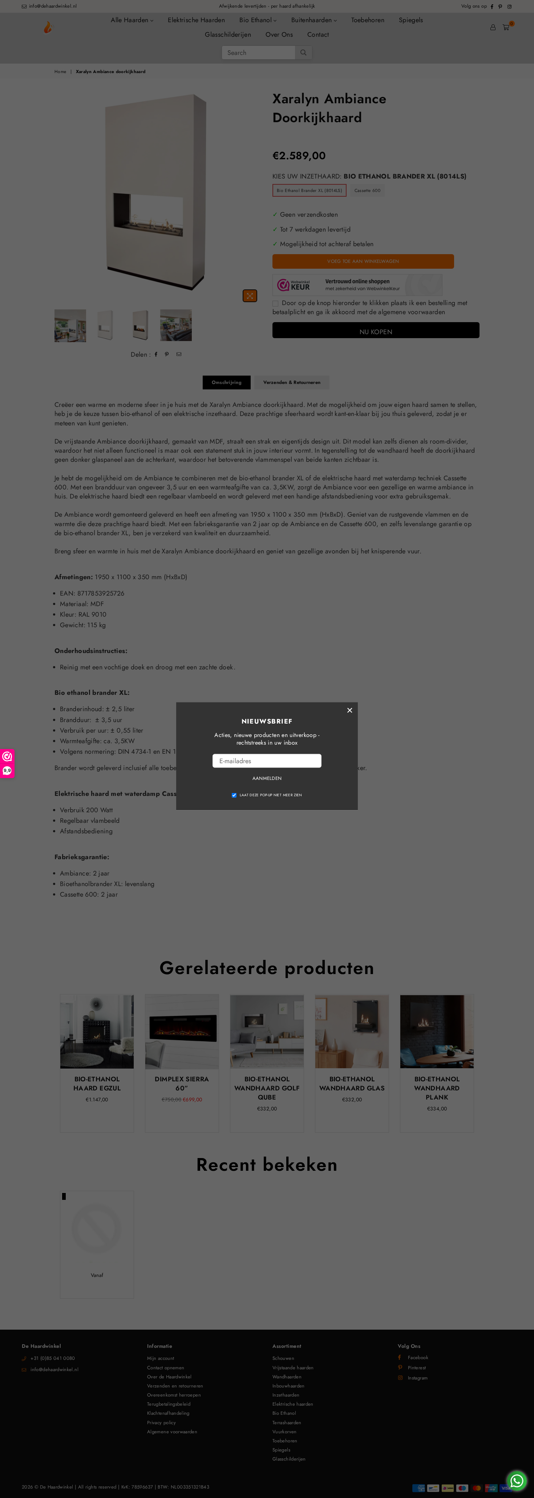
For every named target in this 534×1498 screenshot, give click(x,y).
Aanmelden (267, 778)
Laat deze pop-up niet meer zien (271, 794)
